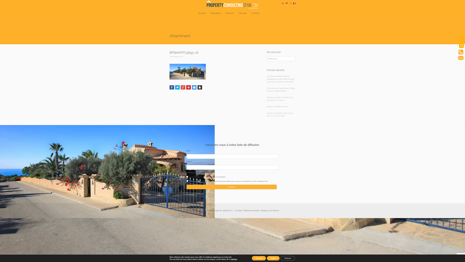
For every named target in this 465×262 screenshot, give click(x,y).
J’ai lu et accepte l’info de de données (207, 177)
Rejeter (273, 258)
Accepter (259, 258)
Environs (230, 13)
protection (212, 177)
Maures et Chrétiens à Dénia (277, 107)
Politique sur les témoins (270, 211)
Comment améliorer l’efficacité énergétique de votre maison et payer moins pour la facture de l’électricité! (280, 79)
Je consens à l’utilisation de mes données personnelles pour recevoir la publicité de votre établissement (228, 181)
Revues (243, 13)
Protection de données (251, 211)
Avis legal (238, 211)
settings (234, 259)
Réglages (287, 258)
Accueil (202, 13)
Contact (255, 13)
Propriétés (215, 13)
